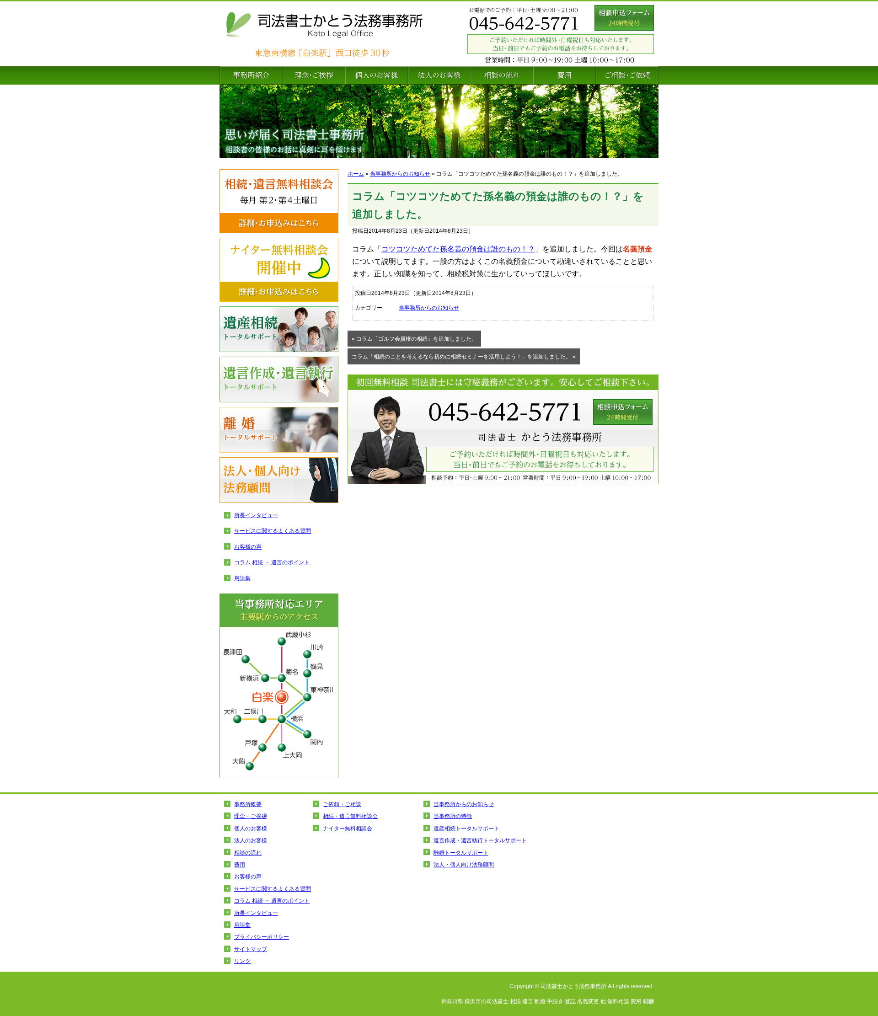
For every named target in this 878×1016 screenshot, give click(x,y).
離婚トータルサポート (279, 430)
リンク (242, 961)
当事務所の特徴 (453, 816)
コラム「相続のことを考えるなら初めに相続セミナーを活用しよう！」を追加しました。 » (464, 356)
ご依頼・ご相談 (342, 804)
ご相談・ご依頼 (627, 75)
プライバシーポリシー (261, 937)
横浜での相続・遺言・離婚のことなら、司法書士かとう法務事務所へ (343, 33)
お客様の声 (248, 547)
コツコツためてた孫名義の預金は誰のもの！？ (458, 249)
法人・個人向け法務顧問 (279, 480)
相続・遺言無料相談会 (350, 816)
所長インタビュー (256, 515)
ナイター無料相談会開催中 (279, 270)
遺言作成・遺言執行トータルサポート (279, 379)
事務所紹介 (251, 75)
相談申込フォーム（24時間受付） (624, 18)
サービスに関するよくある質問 (272, 531)
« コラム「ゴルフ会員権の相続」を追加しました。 (414, 339)
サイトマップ (250, 949)
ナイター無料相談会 (347, 828)
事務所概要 (248, 804)
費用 (564, 75)
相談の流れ (502, 75)
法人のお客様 (439, 75)
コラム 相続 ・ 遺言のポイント (272, 562)
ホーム (356, 174)
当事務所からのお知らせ (400, 174)
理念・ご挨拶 (314, 75)
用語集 (242, 578)
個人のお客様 (376, 75)
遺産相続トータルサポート (279, 329)
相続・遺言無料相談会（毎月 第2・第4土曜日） (279, 201)
